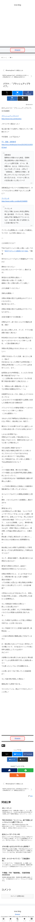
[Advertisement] (17, 27)
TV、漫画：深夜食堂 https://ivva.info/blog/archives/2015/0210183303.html (17, 144)
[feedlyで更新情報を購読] (25, 770)
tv (4, 745)
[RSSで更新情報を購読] (17, 775)
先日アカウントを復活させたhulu (16, 251)
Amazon (17, 50)
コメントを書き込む (17, 896)
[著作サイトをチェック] (9, 770)
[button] (23, 98)
